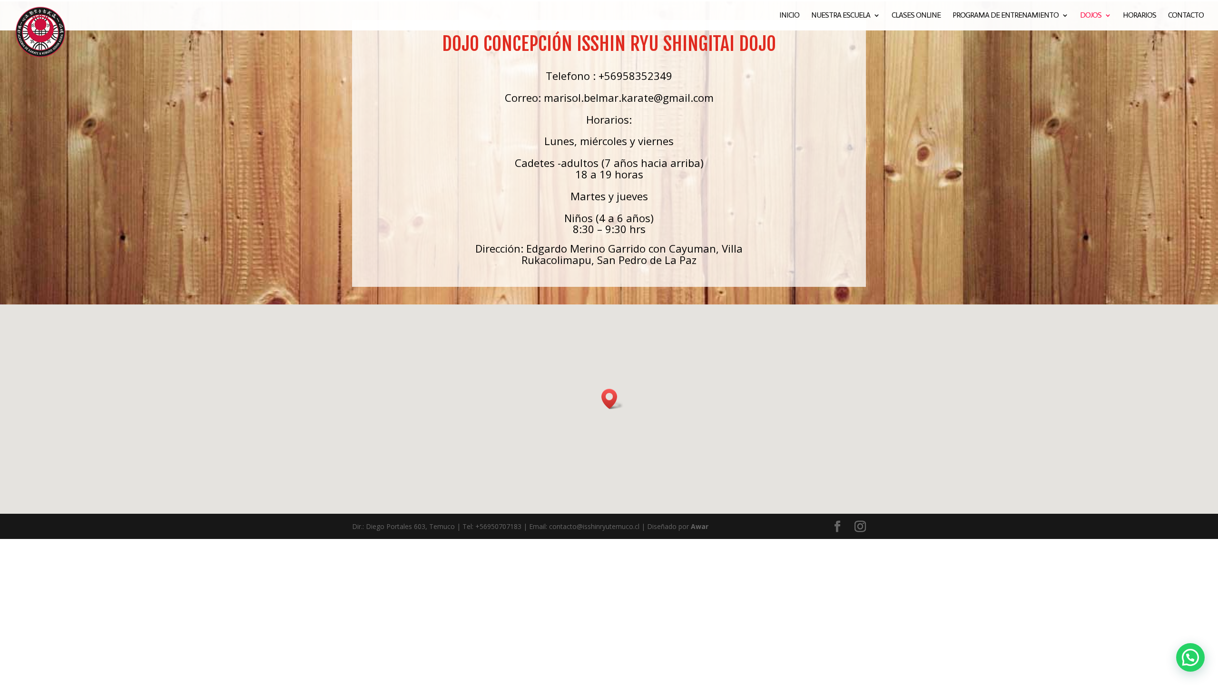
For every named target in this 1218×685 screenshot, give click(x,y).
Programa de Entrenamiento (1006, 16)
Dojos (1090, 16)
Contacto (1186, 16)
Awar (699, 526)
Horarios (1139, 16)
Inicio (789, 16)
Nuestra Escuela (840, 16)
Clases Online (916, 16)
